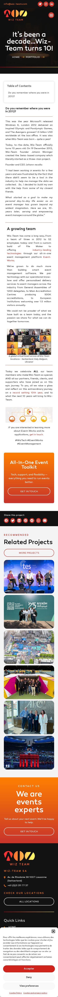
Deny (29, 977)
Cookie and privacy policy (35, 993)
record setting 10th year (27, 392)
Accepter (29, 968)
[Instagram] (45, 4)
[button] (53, 931)
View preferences (29, 986)
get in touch (36, 434)
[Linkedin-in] (51, 4)
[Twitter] (40, 4)
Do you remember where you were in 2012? (28, 94)
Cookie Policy (15, 993)
